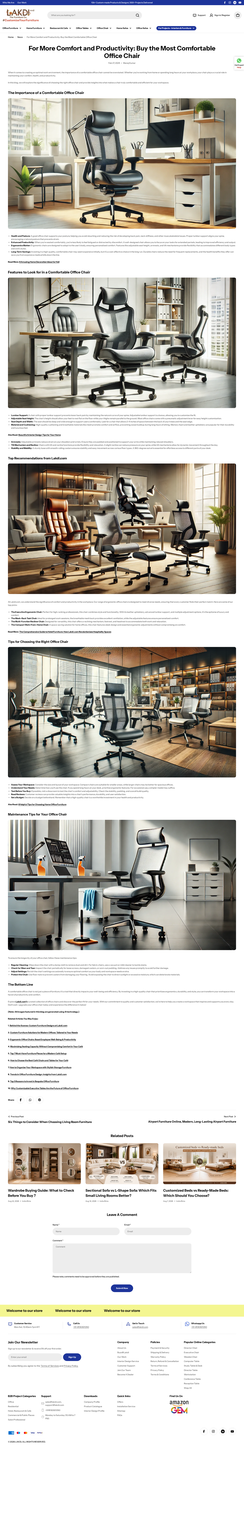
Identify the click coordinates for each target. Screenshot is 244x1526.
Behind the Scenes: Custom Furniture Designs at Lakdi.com (38, 1025)
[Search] (137, 15)
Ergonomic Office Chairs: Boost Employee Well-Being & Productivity (43, 1039)
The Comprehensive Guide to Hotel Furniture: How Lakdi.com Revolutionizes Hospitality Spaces (65, 632)
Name (56, 1225)
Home (11, 37)
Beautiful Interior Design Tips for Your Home (39, 435)
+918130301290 (52, 1410)
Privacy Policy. (71, 1365)
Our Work (22, 2)
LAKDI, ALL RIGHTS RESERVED (30, 1442)
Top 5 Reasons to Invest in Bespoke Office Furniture (34, 1081)
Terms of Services (50, 1365)
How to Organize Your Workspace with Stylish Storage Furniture (40, 1067)
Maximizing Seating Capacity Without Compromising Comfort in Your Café (46, 1046)
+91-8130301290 (81, 1327)
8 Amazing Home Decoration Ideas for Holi (39, 262)
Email (127, 1225)
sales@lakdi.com (140, 1327)
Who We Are (8, 2)
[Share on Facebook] (21, 1100)
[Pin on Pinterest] (39, 1100)
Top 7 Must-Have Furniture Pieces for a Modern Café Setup (38, 1053)
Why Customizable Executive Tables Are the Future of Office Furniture (45, 1088)
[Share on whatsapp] (30, 1100)
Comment (58, 1240)
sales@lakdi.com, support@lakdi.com (54, 1403)
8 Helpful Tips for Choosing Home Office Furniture (42, 804)
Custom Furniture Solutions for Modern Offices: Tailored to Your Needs (44, 1032)
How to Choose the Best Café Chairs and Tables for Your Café (39, 1060)
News (20, 37)
